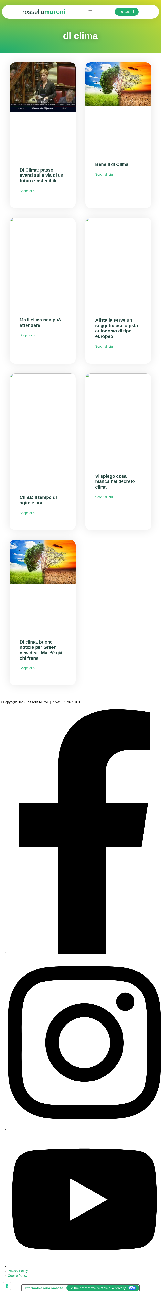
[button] (90, 12)
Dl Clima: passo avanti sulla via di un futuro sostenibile (41, 175)
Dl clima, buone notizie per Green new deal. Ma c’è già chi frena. (41, 650)
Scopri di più (28, 190)
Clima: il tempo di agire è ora (38, 500)
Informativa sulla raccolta (44, 1288)
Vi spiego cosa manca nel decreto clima (115, 481)
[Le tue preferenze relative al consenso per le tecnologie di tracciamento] (7, 1286)
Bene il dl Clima (111, 164)
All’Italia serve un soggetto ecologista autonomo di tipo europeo (116, 328)
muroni (44, 11)
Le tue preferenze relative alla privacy (98, 1288)
